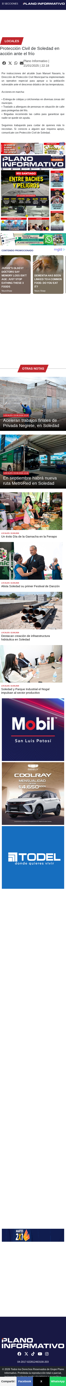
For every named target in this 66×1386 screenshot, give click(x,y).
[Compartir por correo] (21, 63)
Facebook (24, 1381)
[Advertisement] (33, 327)
